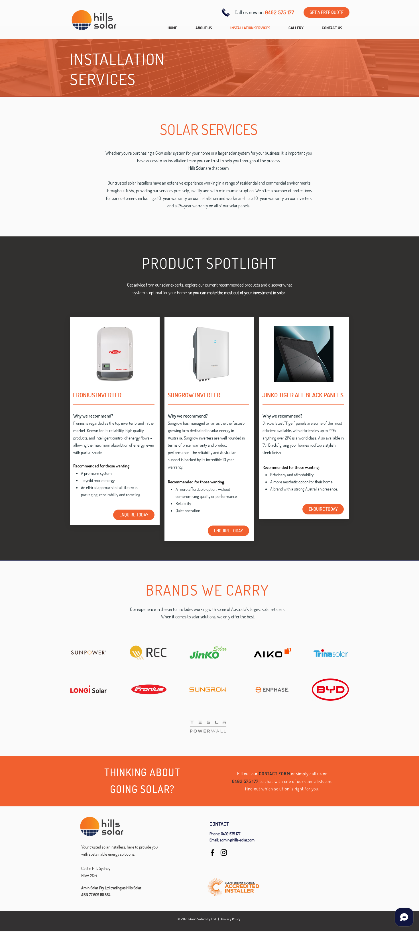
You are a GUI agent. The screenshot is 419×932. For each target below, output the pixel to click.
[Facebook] (212, 852)
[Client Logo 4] (148, 652)
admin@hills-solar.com (237, 840)
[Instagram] (223, 852)
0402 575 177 (230, 833)
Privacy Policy (231, 919)
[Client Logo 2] (330, 652)
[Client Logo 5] (88, 652)
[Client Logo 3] (88, 689)
